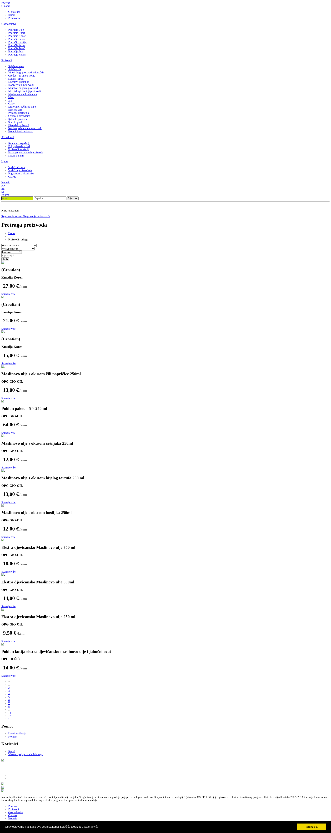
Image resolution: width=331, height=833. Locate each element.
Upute (4, 161)
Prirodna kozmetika (18, 112)
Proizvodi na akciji (18, 149)
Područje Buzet (16, 32)
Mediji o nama (16, 155)
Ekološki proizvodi (18, 125)
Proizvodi (6, 60)
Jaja (10, 100)
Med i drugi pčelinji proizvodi (24, 91)
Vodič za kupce (16, 167)
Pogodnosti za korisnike (21, 173)
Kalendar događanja (19, 143)
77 (9, 715)
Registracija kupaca (12, 216)
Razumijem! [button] (311, 826)
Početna (5, 2)
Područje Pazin (16, 45)
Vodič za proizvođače (20, 170)
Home (11, 233)
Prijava (5, 194)
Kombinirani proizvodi (20, 131)
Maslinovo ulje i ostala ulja (22, 94)
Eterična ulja (15, 109)
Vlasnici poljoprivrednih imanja (25, 754)
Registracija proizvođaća (36, 216)
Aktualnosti (7, 137)
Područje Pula (15, 51)
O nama (5, 5)
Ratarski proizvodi (18, 119)
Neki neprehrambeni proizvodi (25, 128)
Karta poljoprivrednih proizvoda (25, 152)
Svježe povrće (16, 66)
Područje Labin (16, 39)
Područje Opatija (17, 42)
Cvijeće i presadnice (19, 115)
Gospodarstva (8, 23)
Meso (11, 97)
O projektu (14, 11)
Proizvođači (14, 18)
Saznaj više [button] (91, 826)
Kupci (11, 14)
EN (3, 188)
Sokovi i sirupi (16, 78)
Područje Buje (16, 29)
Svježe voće (14, 69)
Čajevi (11, 103)
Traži (5, 259)
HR (3, 185)
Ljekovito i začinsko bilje (22, 106)
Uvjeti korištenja (17, 733)
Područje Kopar (17, 35)
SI (2, 191)
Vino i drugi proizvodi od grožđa (26, 72)
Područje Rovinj (17, 54)
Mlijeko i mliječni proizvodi (23, 88)
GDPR (12, 176)
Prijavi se (72, 198)
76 (9, 712)
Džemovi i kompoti (18, 81)
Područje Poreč (16, 48)
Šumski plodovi (16, 122)
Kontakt (5, 182)
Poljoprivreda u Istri (19, 146)
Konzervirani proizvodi (21, 84)
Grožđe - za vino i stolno (21, 75)
